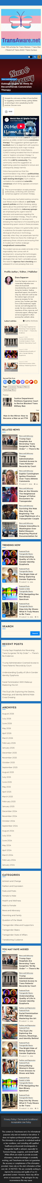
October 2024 (8, 821)
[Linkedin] (14, 382)
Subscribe (39, 57)
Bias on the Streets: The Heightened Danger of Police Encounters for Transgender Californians (28, 497)
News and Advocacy (9, 79)
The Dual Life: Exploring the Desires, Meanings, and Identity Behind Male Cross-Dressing (18, 694)
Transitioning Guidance (12, 940)
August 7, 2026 (26, 484)
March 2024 (7, 855)
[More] (36, 382)
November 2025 (9, 758)
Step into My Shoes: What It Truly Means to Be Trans (29, 611)
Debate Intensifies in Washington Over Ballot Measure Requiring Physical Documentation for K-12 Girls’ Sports (29, 532)
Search (7, 626)
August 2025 (8, 772)
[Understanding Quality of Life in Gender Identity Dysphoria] (9, 557)
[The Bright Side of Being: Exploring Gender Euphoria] (9, 575)
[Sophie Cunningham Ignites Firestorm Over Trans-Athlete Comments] (9, 477)
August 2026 (8, 714)
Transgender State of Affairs (14, 935)
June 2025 (7, 782)
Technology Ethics (9, 390)
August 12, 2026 (27, 582)
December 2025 (9, 753)
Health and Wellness (11, 901)
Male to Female (9, 906)
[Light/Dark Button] (30, 57)
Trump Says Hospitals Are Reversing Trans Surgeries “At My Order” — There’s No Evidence (28, 330)
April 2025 (6, 792)
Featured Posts (13, 358)
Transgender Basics (26, 554)
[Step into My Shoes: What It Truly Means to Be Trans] (9, 610)
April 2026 (6, 733)
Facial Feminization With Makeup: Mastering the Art (27, 364)
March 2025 (7, 797)
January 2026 (8, 748)
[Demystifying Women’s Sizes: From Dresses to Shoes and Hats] (9, 1066)
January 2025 (8, 806)
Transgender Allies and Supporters (18, 925)
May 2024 (6, 845)
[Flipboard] (31, 382)
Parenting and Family (12, 915)
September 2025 (9, 767)
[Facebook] (5, 382)
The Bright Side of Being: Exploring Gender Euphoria (28, 576)
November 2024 (9, 816)
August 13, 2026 (27, 1021)
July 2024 (6, 836)
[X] (9, 382)
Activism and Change (11, 881)
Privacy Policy (10, 1119)
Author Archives (31, 321)
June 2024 (7, 841)
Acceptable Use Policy (21, 1122)
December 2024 (9, 811)
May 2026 (6, 728)
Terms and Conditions (27, 1119)
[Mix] (27, 382)
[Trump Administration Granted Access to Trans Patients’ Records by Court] (9, 459)
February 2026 (9, 743)
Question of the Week (12, 920)
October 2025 (8, 762)
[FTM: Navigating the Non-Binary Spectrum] (9, 592)
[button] (35, 57)
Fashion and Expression (8, 370)
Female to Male (24, 589)
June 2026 (7, 723)
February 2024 (9, 860)
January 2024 (8, 865)
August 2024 (8, 831)
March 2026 (7, 738)
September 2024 (10, 826)
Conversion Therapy (15, 387)
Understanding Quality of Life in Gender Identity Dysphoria (27, 353)
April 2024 (6, 850)
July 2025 (6, 777)
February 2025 (9, 801)
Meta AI (26, 387)
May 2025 (6, 787)
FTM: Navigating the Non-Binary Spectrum (29, 596)
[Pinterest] (18, 382)
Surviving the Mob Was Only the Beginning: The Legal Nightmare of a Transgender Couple (29, 514)
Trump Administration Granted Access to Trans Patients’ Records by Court (27, 341)
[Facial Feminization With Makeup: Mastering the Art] (9, 1014)
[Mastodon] (23, 382)
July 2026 (6, 719)
